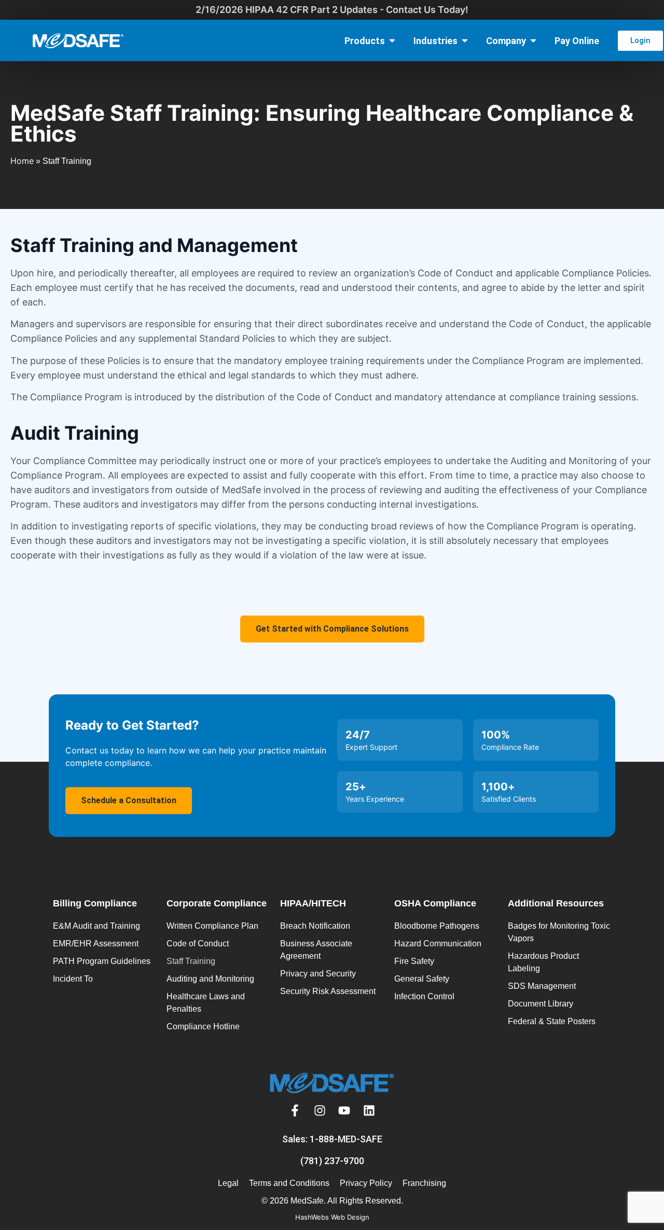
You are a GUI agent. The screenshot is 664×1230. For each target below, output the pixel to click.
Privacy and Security (318, 973)
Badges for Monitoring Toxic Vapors (559, 932)
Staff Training (191, 961)
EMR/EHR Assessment (96, 943)
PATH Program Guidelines (101, 961)
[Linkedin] (369, 1110)
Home (22, 161)
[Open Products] (392, 41)
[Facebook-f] (295, 1110)
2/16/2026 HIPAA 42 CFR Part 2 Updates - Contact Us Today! (332, 9)
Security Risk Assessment (328, 991)
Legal (228, 1183)
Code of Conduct (198, 943)
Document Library (540, 1003)
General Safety (421, 978)
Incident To (73, 978)
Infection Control (424, 996)
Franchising (424, 1183)
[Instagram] (319, 1110)
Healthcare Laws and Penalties (206, 1002)
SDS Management (542, 986)
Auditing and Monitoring (210, 978)
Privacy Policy (366, 1183)
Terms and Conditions (289, 1183)
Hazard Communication (437, 943)
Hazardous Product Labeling (543, 962)
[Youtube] (344, 1110)
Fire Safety (414, 961)
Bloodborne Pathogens (436, 925)
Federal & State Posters (552, 1021)
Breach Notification (315, 925)
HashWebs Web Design (332, 1217)
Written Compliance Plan (212, 925)
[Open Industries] (464, 41)
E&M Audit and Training (96, 925)
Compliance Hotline (203, 1026)
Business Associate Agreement (316, 949)
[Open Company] (533, 41)
